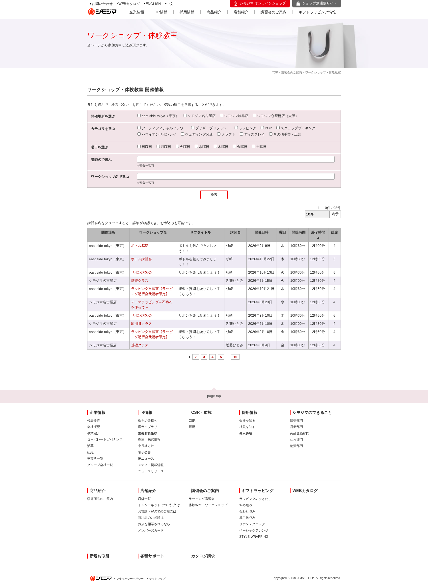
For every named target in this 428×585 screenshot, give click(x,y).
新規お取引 (99, 556)
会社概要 (93, 427)
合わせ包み (247, 511)
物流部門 (296, 446)
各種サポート (152, 556)
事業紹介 (93, 433)
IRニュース (146, 458)
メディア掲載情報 (151, 465)
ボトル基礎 (139, 246)
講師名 (235, 232)
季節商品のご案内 (100, 499)
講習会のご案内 (274, 12)
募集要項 (245, 433)
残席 (334, 232)
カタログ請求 (203, 556)
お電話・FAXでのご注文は (157, 511)
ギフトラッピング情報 (317, 12)
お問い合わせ (102, 4)
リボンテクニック (252, 524)
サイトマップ (157, 578)
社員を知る (247, 427)
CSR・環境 (201, 412)
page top (214, 396)
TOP (275, 72)
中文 (169, 4)
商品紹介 (214, 12)
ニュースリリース (151, 471)
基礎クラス (139, 280)
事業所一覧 (95, 458)
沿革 (90, 446)
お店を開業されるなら (154, 524)
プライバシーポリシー (130, 578)
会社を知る (247, 420)
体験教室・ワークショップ (208, 505)
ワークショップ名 (153, 232)
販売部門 (296, 420)
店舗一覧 (144, 499)
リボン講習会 (141, 272)
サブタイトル (200, 232)
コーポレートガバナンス (105, 439)
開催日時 (261, 232)
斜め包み (245, 505)
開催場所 (108, 232)
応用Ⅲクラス (141, 324)
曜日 (282, 232)
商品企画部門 (299, 433)
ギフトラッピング (257, 491)
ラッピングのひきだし (255, 499)
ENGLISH (153, 4)
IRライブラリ (147, 427)
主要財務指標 (147, 433)
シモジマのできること (312, 412)
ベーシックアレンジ (253, 530)
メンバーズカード (151, 530)
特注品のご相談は (151, 517)
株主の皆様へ (147, 420)
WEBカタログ (129, 4)
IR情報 (161, 12)
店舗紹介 (241, 12)
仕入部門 (296, 439)
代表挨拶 (93, 420)
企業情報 (136, 12)
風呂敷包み (247, 517)
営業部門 (296, 427)
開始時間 (299, 232)
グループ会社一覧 (100, 465)
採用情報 (187, 12)
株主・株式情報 (149, 439)
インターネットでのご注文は (159, 505)
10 (235, 357)
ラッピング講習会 (201, 499)
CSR (192, 420)
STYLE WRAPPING (253, 536)
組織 (90, 452)
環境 (192, 427)
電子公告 (144, 452)
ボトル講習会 (141, 259)
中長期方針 (146, 446)
